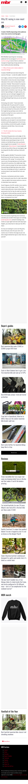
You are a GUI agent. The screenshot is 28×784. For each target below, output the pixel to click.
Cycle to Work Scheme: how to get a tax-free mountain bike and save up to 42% (13, 371)
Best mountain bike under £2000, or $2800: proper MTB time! (12, 347)
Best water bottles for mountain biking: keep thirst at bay (13, 445)
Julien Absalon (22, 144)
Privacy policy (23, 774)
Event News (12, 16)
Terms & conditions (16, 774)
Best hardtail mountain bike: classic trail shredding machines (13, 733)
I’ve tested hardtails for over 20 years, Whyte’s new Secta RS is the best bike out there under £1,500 (13, 507)
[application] (14, 206)
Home (2, 16)
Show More (7, 741)
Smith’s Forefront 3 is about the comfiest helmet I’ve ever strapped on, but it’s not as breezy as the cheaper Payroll (14, 531)
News (7, 16)
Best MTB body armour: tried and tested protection (13, 395)
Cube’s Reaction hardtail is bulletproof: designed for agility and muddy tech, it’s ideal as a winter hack (13, 557)
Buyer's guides (7, 326)
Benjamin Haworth (10, 26)
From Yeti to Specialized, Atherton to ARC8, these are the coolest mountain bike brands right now (12, 418)
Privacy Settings (4, 776)
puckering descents (6, 219)
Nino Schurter (13, 146)
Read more (14, 452)
